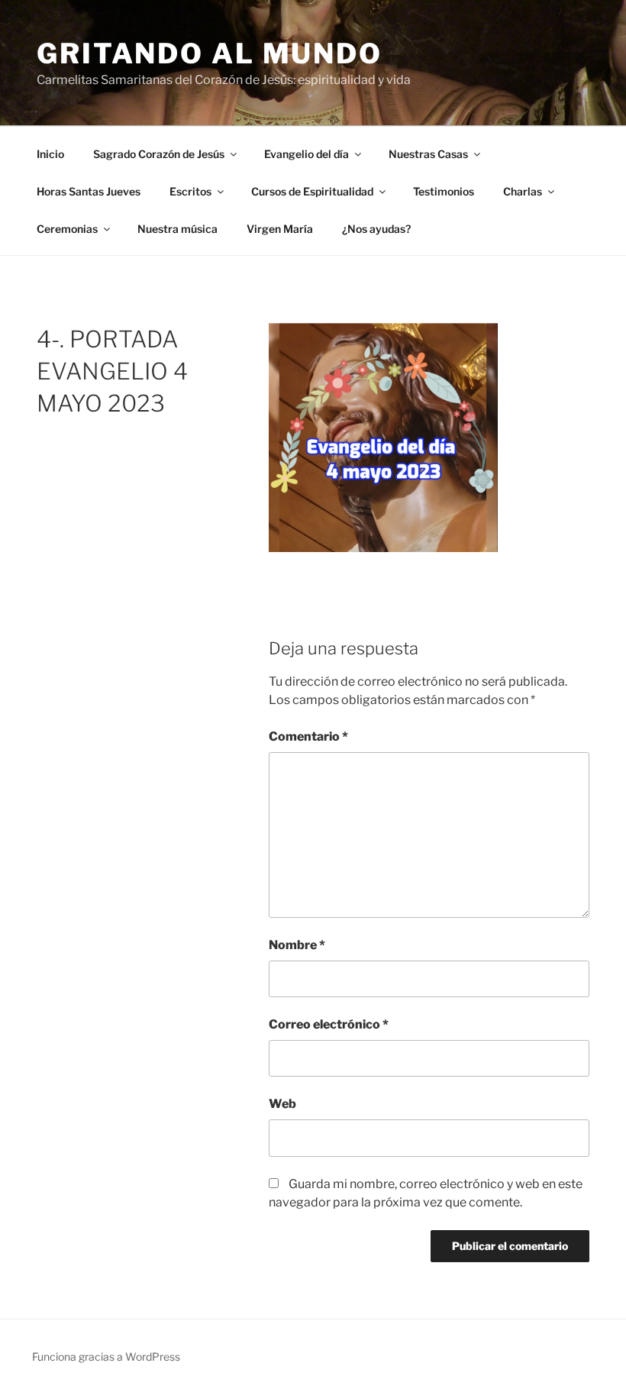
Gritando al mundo (209, 53)
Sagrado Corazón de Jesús (158, 153)
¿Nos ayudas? (376, 228)
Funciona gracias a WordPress (106, 1356)
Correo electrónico (329, 1024)
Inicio (50, 153)
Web (282, 1103)
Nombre (297, 945)
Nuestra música (177, 228)
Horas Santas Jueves (88, 191)
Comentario (308, 736)
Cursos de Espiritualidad (312, 191)
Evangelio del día (306, 153)
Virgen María (280, 228)
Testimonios (443, 191)
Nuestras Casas (428, 153)
